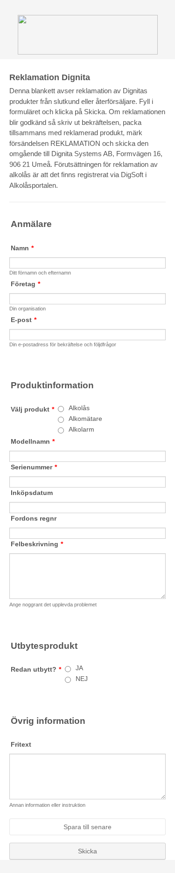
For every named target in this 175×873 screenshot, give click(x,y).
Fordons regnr (33, 518)
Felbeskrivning (37, 544)
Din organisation (27, 308)
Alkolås (79, 408)
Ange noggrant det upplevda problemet (53, 604)
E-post (23, 319)
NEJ (82, 678)
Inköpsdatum (32, 492)
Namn (22, 248)
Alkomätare (85, 418)
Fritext (21, 744)
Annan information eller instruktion (47, 805)
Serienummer (34, 467)
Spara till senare (87, 827)
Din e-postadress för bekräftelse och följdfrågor (62, 344)
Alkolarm (81, 429)
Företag (25, 284)
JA (79, 668)
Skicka (87, 851)
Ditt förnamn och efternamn (40, 272)
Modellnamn (33, 441)
